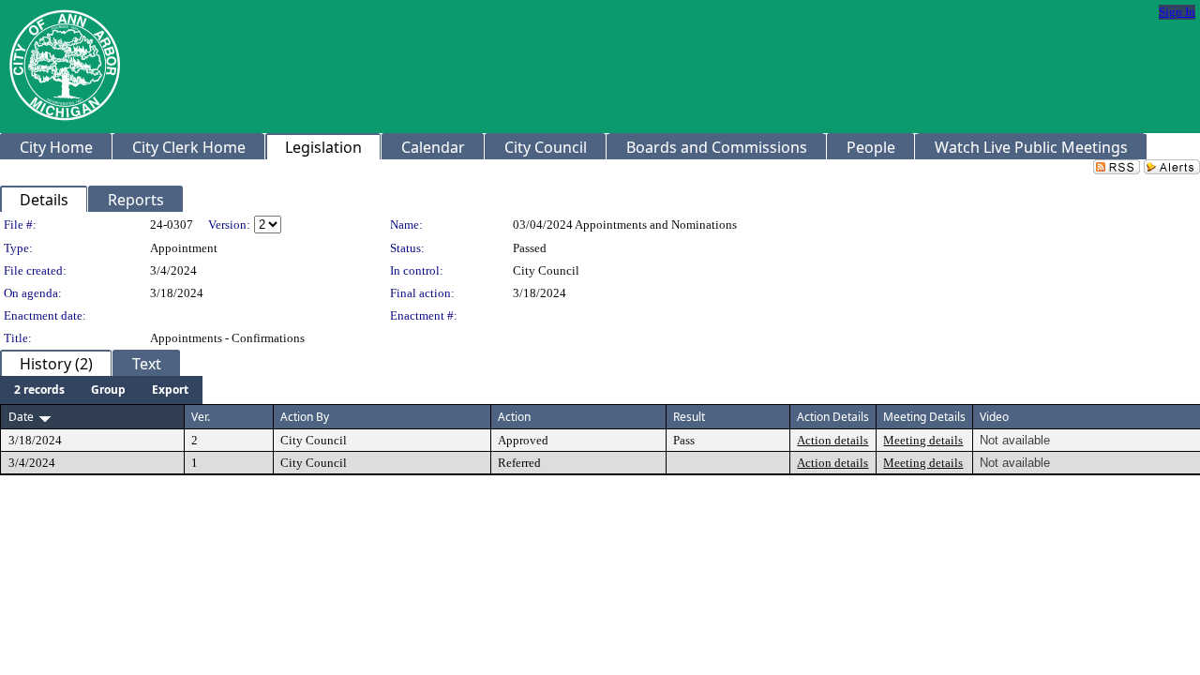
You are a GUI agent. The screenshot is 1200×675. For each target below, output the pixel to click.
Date (21, 417)
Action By (304, 417)
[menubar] (101, 390)
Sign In (1177, 12)
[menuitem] (39, 390)
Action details (832, 440)
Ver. (200, 417)
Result (689, 417)
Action (514, 417)
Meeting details (923, 440)
